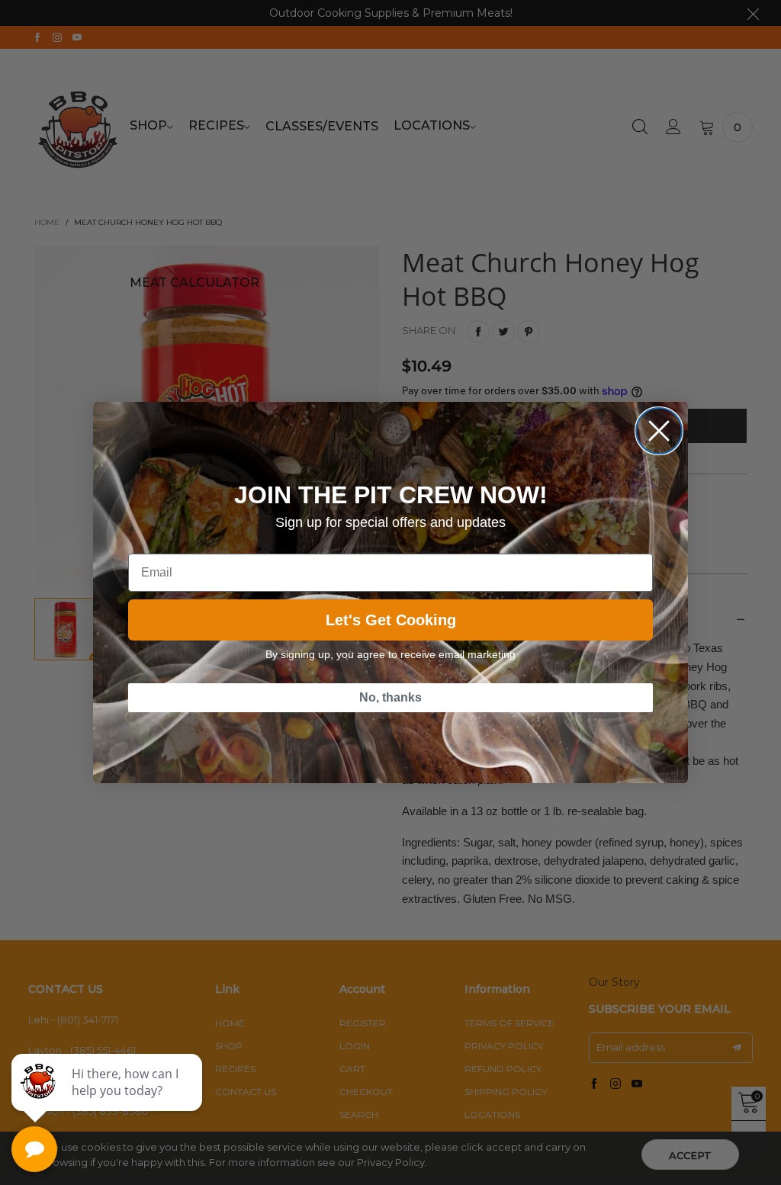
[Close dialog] (659, 431)
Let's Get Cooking (391, 620)
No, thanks (390, 697)
